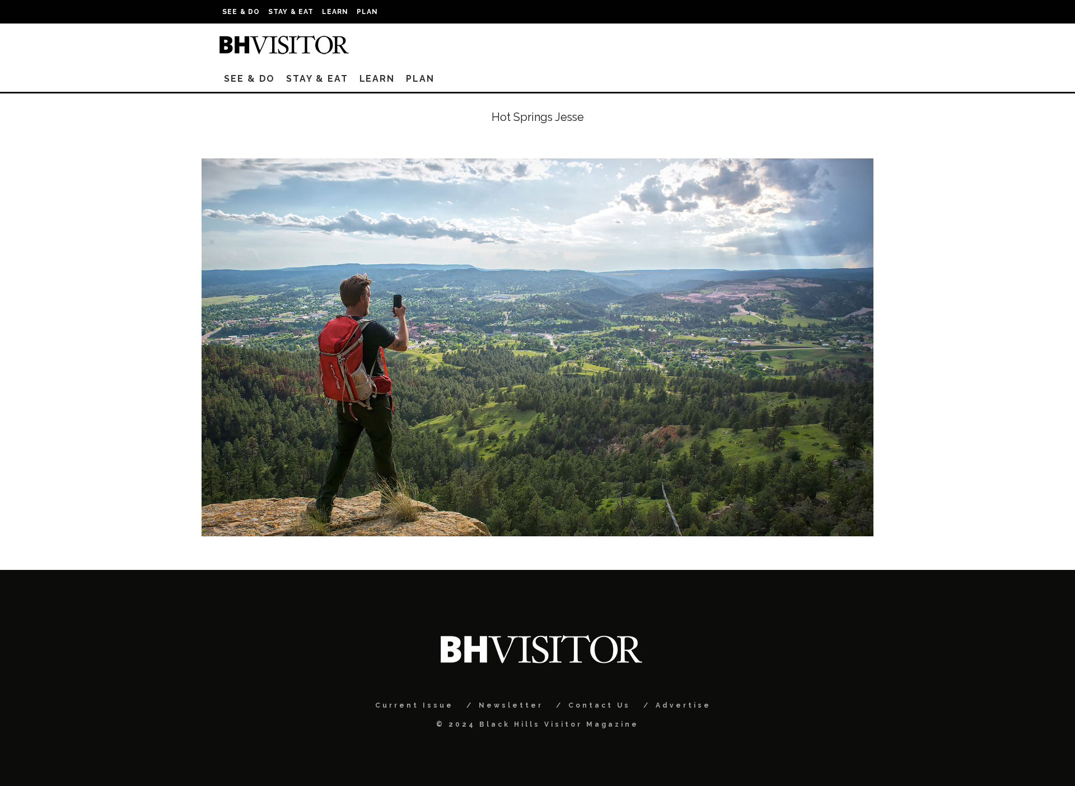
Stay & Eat (291, 12)
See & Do (241, 12)
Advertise (683, 705)
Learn (335, 12)
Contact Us (599, 705)
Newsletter (511, 705)
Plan (367, 12)
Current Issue (414, 705)
